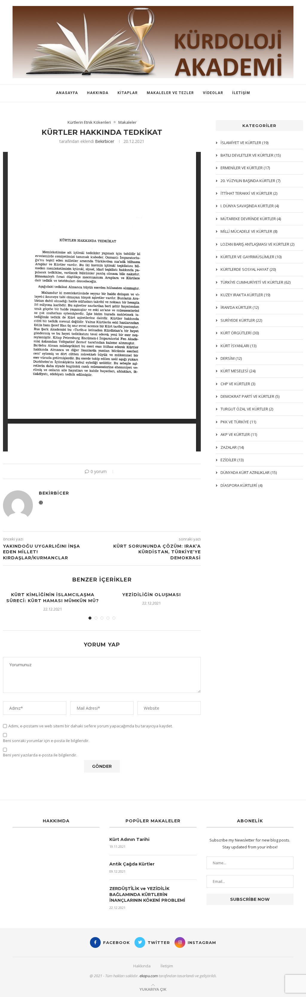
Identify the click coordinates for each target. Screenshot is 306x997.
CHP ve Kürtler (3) (238, 383)
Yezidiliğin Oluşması (151, 594)
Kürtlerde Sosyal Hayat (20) (248, 269)
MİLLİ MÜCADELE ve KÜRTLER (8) (249, 231)
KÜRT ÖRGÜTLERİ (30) (240, 333)
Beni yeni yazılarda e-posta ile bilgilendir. (40, 755)
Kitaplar (127, 93)
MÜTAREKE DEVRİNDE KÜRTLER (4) (251, 218)
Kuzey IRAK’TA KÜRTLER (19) (245, 294)
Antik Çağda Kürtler (131, 864)
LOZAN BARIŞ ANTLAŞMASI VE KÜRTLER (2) (257, 244)
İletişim (241, 93)
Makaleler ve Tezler (170, 93)
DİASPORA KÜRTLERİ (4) (241, 485)
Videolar (213, 93)
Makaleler (127, 122)
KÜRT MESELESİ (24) (238, 371)
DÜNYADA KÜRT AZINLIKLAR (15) (249, 472)
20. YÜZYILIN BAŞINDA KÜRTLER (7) (250, 180)
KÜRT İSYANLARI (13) (238, 345)
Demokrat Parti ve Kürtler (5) (250, 396)
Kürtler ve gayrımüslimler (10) (251, 256)
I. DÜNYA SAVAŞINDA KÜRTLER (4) (250, 206)
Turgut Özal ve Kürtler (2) (247, 409)
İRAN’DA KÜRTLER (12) (240, 307)
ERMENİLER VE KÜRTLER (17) (245, 167)
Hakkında (97, 93)
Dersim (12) (231, 358)
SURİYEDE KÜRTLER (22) (241, 320)
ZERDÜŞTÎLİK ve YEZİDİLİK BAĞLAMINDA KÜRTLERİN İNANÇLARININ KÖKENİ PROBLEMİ (147, 894)
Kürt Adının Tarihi (129, 839)
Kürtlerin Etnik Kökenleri (89, 122)
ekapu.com (149, 975)
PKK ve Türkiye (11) (238, 422)
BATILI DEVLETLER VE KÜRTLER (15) (251, 155)
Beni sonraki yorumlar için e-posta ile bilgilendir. (46, 740)
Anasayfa (67, 93)
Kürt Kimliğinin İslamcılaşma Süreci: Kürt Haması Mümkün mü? (52, 597)
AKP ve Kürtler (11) (239, 434)
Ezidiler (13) (232, 460)
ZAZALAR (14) (232, 447)
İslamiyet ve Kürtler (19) (244, 142)
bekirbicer (104, 141)
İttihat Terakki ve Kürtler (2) (249, 193)
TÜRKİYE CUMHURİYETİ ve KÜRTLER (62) (255, 282)
